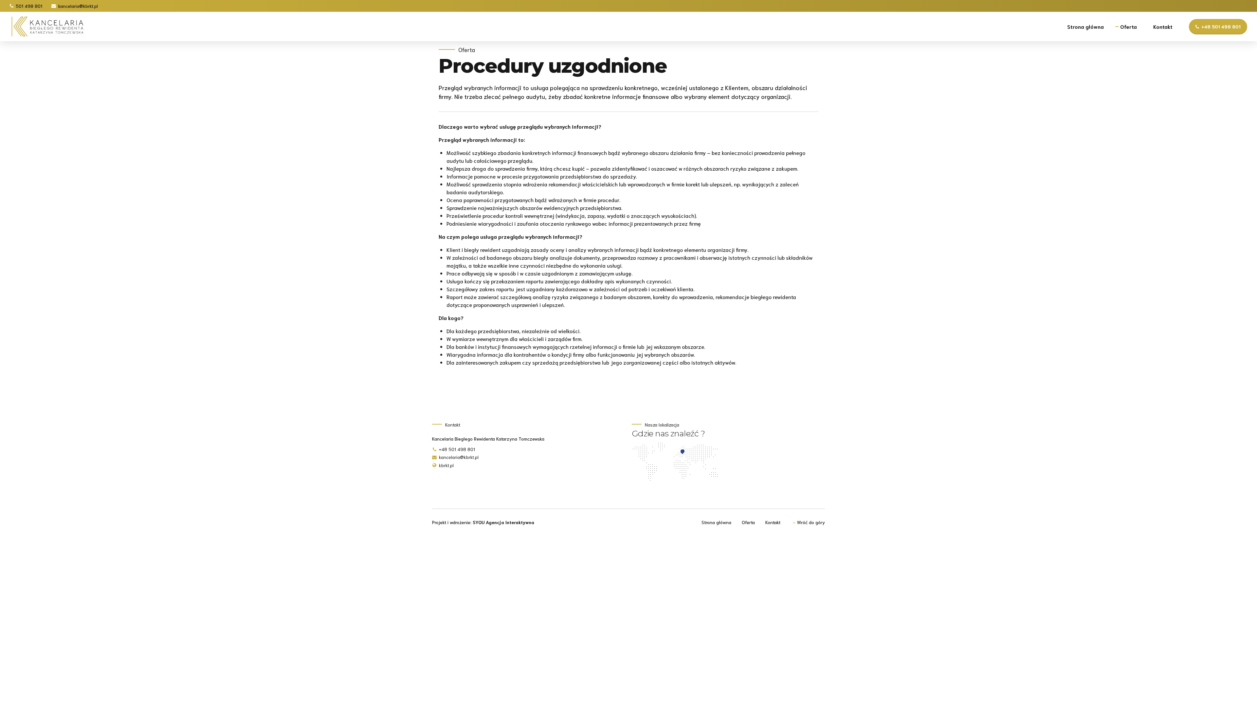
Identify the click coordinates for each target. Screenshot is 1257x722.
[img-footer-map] (677, 462)
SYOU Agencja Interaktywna (503, 522)
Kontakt (1163, 26)
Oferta (1128, 26)
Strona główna (1085, 26)
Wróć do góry (811, 522)
